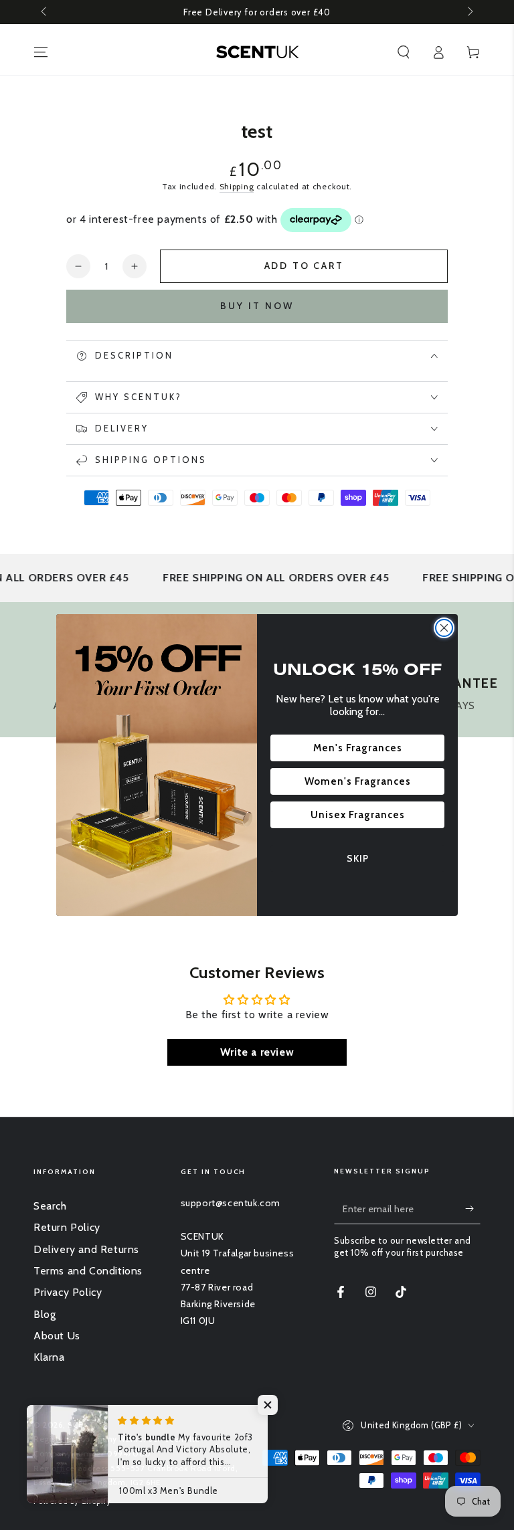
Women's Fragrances (358, 781)
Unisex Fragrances (358, 815)
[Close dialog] (444, 627)
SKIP (358, 858)
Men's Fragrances (357, 748)
